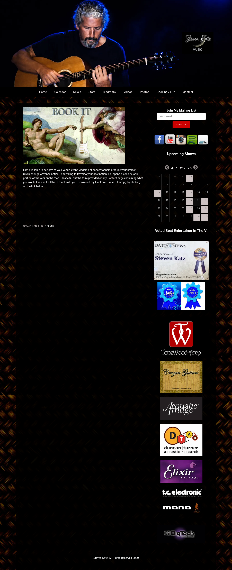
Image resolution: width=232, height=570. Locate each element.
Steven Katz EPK (33, 226)
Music (77, 92)
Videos (127, 92)
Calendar (60, 92)
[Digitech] (181, 542)
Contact (188, 92)
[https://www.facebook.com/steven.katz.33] (159, 139)
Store (91, 92)
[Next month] (195, 167)
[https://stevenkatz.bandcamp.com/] (203, 139)
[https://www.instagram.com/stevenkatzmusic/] (181, 139)
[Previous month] (167, 167)
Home (43, 92)
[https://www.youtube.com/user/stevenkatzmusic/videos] (170, 139)
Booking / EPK (166, 92)
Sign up (181, 124)
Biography (109, 92)
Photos (144, 92)
